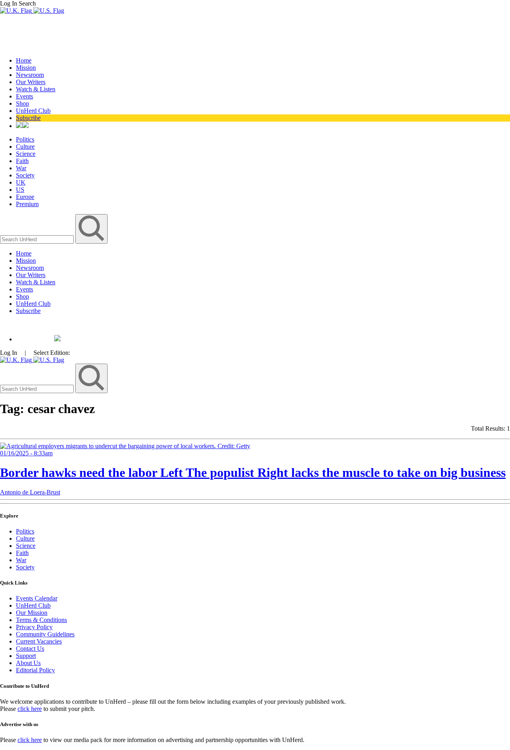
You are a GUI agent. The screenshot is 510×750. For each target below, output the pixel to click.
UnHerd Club (33, 110)
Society (25, 175)
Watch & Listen (35, 89)
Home (23, 60)
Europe (25, 196)
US (20, 189)
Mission (26, 67)
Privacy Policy (34, 627)
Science (25, 153)
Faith (22, 160)
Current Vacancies (39, 641)
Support (26, 655)
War (21, 168)
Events (24, 96)
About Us (28, 662)
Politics (25, 139)
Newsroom (30, 74)
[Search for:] (37, 239)
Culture (25, 146)
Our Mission (31, 612)
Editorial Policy (35, 670)
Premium (27, 204)
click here (30, 708)
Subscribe (28, 117)
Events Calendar (36, 598)
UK (21, 182)
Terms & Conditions (41, 619)
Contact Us (30, 648)
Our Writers (30, 82)
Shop (22, 103)
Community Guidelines (45, 634)
